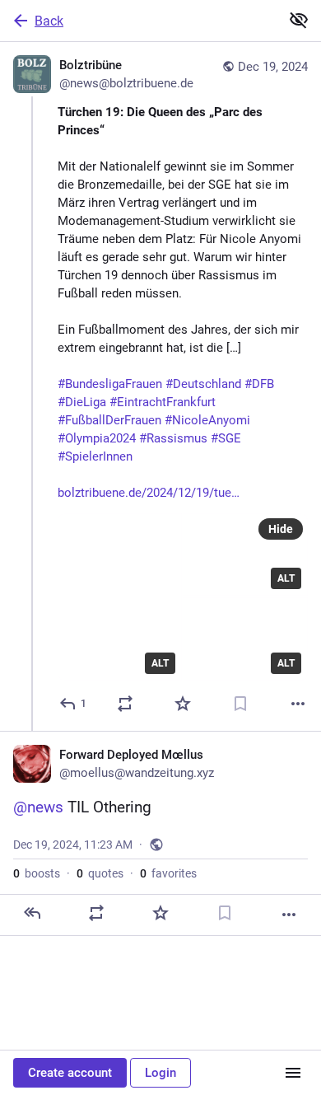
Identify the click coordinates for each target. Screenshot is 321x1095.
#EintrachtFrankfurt (162, 402)
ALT (160, 663)
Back (49, 21)
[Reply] (32, 913)
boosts (36, 873)
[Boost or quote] (125, 704)
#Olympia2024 (97, 438)
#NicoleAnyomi (207, 420)
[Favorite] (183, 704)
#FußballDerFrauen (109, 420)
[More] (298, 704)
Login (160, 1072)
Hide (280, 529)
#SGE (226, 438)
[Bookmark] (240, 704)
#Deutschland (203, 384)
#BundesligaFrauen (110, 384)
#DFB (259, 384)
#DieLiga (82, 402)
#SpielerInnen (95, 456)
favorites (168, 873)
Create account (70, 1072)
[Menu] (293, 1073)
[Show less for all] (299, 20)
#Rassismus (173, 438)
